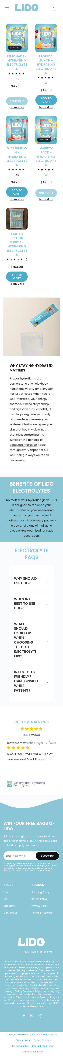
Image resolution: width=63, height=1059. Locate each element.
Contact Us (10, 913)
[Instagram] (33, 1017)
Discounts (10, 906)
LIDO (16, 1034)
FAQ (6, 899)
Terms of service (42, 1040)
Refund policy (50, 1034)
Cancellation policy (33, 1051)
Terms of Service (41, 913)
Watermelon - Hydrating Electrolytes (16, 156)
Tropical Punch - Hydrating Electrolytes (46, 64)
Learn (7, 892)
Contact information (43, 1045)
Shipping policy (20, 1045)
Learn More (17, 107)
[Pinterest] (41, 1017)
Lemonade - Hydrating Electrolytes (16, 62)
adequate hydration (23, 445)
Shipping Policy (40, 892)
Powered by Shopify (29, 1034)
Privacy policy (23, 1040)
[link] (31, 784)
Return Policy (39, 899)
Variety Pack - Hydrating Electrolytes (46, 156)
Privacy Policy (39, 906)
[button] (7, 7)
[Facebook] (24, 1017)
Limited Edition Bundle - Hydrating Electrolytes (16, 244)
